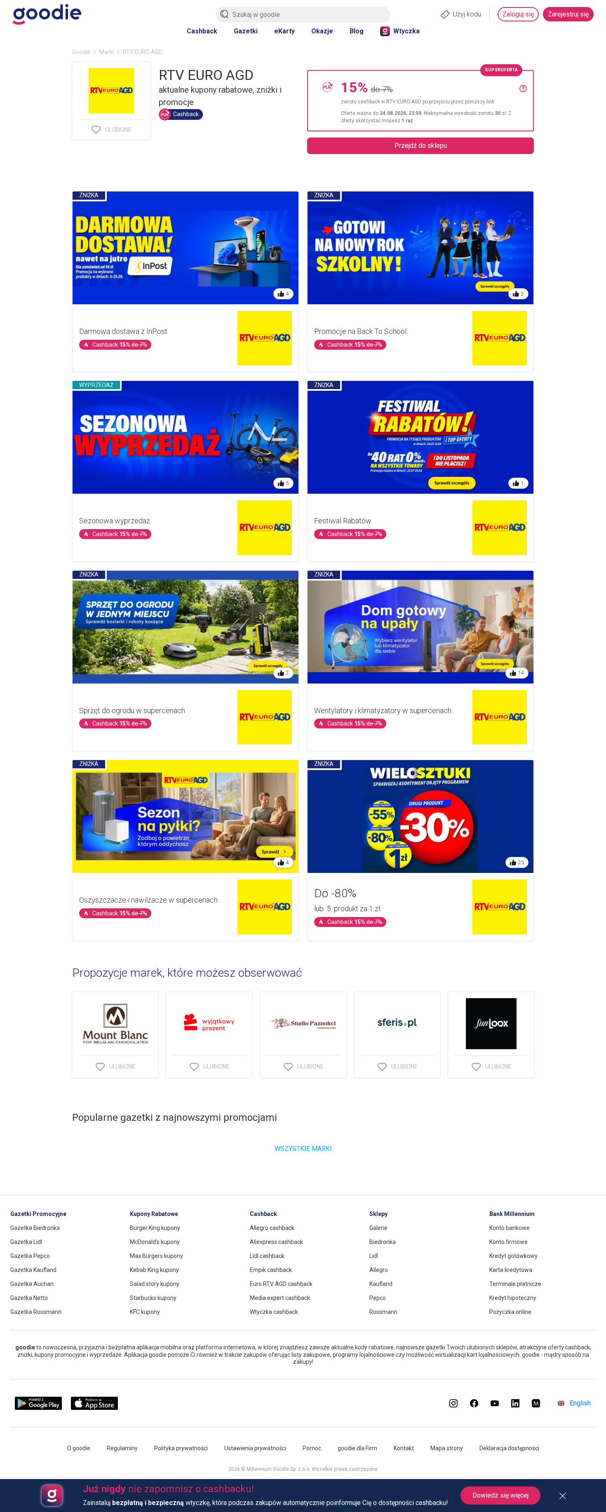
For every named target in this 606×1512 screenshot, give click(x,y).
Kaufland (380, 1284)
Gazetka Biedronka (35, 1228)
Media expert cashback (280, 1298)
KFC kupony (145, 1312)
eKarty (284, 31)
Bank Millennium (512, 1214)
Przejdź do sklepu (421, 145)
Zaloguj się (518, 14)
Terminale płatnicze (515, 1284)
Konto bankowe (509, 1228)
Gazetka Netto (29, 1298)
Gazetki (246, 31)
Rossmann (383, 1312)
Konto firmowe (508, 1242)
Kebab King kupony (154, 1270)
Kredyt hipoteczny (512, 1298)
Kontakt (404, 1448)
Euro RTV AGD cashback (281, 1284)
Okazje (322, 31)
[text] (430, 100)
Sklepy (378, 1214)
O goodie (78, 1448)
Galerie (378, 1228)
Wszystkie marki (303, 1149)
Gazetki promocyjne (38, 1214)
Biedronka (382, 1242)
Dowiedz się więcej (500, 1495)
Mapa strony (446, 1448)
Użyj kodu (467, 14)
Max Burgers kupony (156, 1256)
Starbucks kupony (153, 1298)
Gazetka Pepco (30, 1256)
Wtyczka (406, 31)
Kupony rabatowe (154, 1214)
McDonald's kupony (155, 1242)
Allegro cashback (272, 1228)
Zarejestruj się (568, 14)
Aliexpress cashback (276, 1242)
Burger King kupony (155, 1228)
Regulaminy (122, 1448)
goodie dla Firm (357, 1448)
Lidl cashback (267, 1256)
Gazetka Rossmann (35, 1312)
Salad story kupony (154, 1284)
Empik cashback (271, 1270)
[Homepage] (46, 14)
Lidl (373, 1256)
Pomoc (312, 1448)
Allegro (378, 1270)
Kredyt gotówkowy (513, 1256)
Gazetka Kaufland (33, 1270)
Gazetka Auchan (32, 1284)
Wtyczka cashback (274, 1312)
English (580, 1403)
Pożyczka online (510, 1312)
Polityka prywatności (181, 1448)
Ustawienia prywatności (255, 1448)
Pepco (377, 1298)
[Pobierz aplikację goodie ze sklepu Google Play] (38, 1408)
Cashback (202, 31)
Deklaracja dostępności (509, 1448)
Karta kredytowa (510, 1270)
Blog (357, 31)
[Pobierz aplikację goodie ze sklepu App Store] (94, 1408)
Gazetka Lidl (26, 1242)
